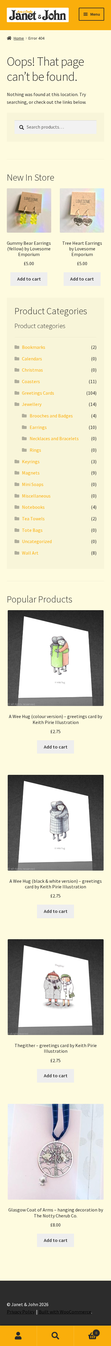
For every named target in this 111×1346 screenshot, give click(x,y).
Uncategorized (37, 541)
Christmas (32, 370)
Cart (85, 1330)
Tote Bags (32, 530)
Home (19, 38)
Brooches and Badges (51, 416)
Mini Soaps (33, 484)
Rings (35, 450)
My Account (18, 1336)
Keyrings (31, 461)
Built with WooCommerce (65, 1312)
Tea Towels (33, 518)
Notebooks (33, 507)
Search (55, 1336)
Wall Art (30, 553)
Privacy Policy (21, 1312)
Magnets (31, 473)
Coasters (31, 381)
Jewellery (31, 404)
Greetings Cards (38, 393)
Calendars (32, 359)
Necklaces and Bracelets (54, 438)
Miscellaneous (36, 496)
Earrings (38, 427)
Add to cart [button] (29, 279)
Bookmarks (33, 347)
